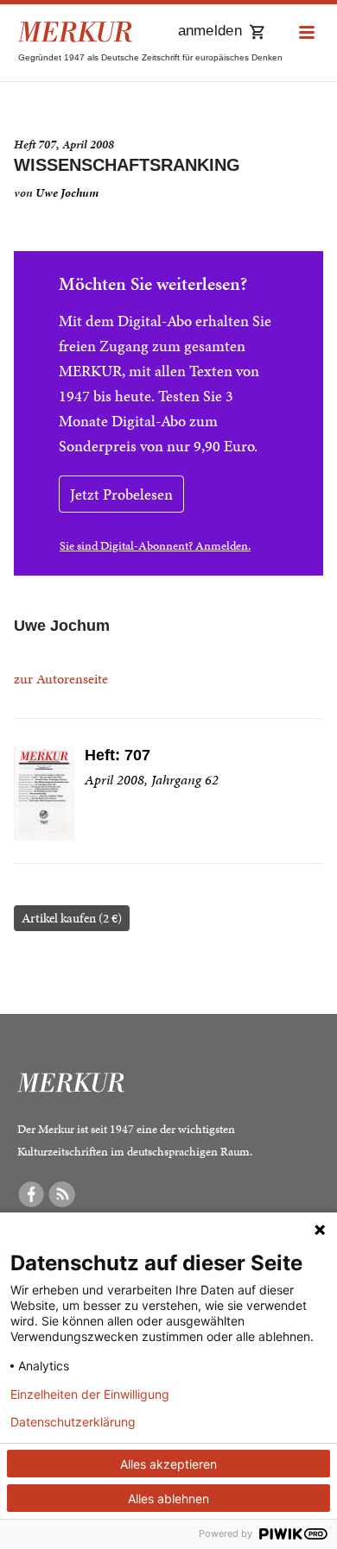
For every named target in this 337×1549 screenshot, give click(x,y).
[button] (307, 33)
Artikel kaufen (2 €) (72, 918)
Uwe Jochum (67, 193)
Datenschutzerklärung (73, 1422)
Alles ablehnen (168, 1498)
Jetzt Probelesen (121, 494)
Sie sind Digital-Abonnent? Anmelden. (155, 546)
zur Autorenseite (61, 679)
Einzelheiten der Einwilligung (89, 1394)
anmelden (210, 30)
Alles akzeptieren (168, 1464)
